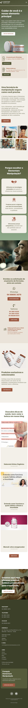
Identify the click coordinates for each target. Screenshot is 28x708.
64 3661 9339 (5, 615)
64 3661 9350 (5, 617)
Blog (3, 655)
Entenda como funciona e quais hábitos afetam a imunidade (14, 505)
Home (3, 652)
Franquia (4, 659)
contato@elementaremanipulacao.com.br (11, 645)
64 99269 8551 (6, 623)
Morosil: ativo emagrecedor (14, 547)
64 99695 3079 (6, 609)
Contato (4, 657)
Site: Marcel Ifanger (14, 702)
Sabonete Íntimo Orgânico (14, 464)
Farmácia (4, 654)
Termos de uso (5, 664)
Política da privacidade (7, 662)
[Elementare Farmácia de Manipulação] (5, 2)
